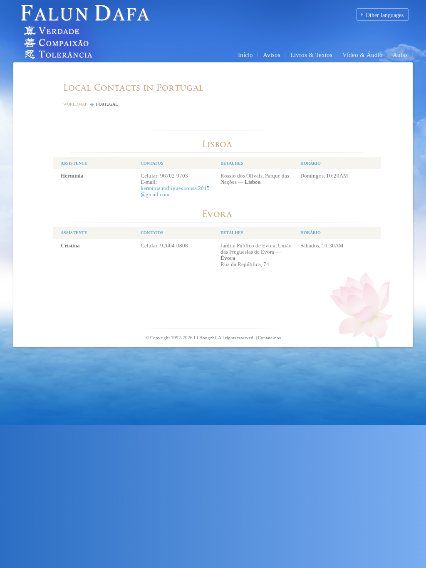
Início (245, 55)
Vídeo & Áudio (362, 55)
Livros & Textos (311, 55)
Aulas (400, 55)
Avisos (271, 55)
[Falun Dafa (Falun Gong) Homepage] (107, 30)
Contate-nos (269, 337)
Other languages (385, 15)
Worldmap (75, 104)
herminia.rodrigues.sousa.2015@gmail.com (175, 191)
